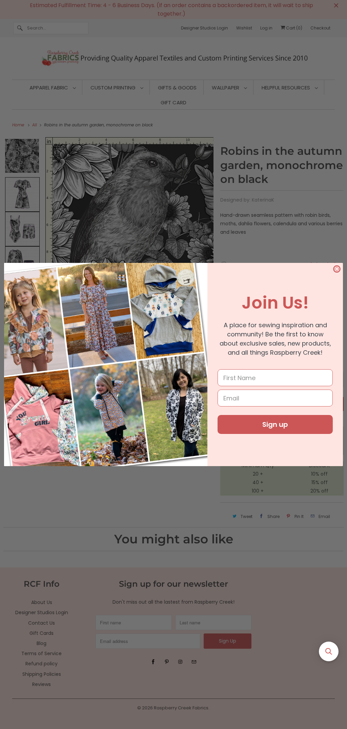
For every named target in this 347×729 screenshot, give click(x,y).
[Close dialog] (336, 269)
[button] (329, 651)
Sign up (275, 424)
